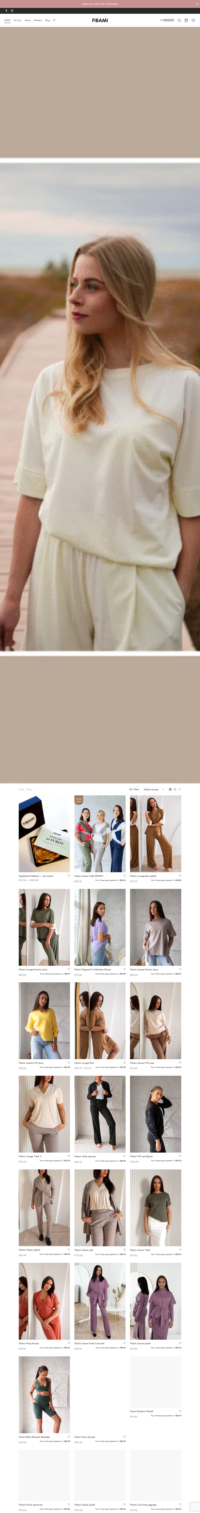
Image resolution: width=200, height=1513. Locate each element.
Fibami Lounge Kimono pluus (33, 969)
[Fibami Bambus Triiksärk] (155, 1394)
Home (27, 20)
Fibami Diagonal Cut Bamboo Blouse (92, 969)
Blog (47, 20)
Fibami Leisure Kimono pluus (144, 969)
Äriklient (38, 20)
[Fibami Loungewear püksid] (155, 833)
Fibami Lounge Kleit (84, 1063)
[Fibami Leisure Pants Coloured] (100, 1301)
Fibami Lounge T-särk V (30, 1156)
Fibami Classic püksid (29, 1250)
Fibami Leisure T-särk (140, 1250)
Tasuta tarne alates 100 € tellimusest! (100, 4)
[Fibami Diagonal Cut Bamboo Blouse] (100, 927)
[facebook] (6, 11)
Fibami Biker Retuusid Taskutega (34, 1437)
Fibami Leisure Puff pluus (31, 1063)
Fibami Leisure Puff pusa (142, 1063)
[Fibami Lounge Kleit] (100, 1020)
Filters (136, 789)
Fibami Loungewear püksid (143, 876)
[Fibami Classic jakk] (100, 1207)
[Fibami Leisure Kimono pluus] (155, 927)
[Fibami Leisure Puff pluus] (44, 1020)
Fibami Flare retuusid (84, 1437)
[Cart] (186, 20)
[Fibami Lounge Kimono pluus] (44, 927)
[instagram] (12, 11)
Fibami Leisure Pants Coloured (89, 1343)
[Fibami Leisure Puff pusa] (155, 1020)
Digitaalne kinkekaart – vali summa (36, 876)
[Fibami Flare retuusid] (100, 1394)
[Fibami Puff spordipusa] (155, 1114)
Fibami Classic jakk (83, 1250)
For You (17, 20)
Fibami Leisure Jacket (140, 1343)
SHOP (7, 20)
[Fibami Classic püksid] (44, 1207)
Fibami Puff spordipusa (141, 1156)
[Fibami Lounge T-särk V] (44, 1114)
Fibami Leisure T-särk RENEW (88, 876)
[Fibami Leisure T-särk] (155, 1207)
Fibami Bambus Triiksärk (141, 1437)
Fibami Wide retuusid (84, 1156)
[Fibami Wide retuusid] (100, 1114)
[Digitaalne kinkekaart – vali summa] (44, 833)
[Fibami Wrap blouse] (44, 1301)
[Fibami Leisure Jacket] (155, 1301)
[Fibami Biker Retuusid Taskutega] (44, 1394)
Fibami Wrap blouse (29, 1343)
